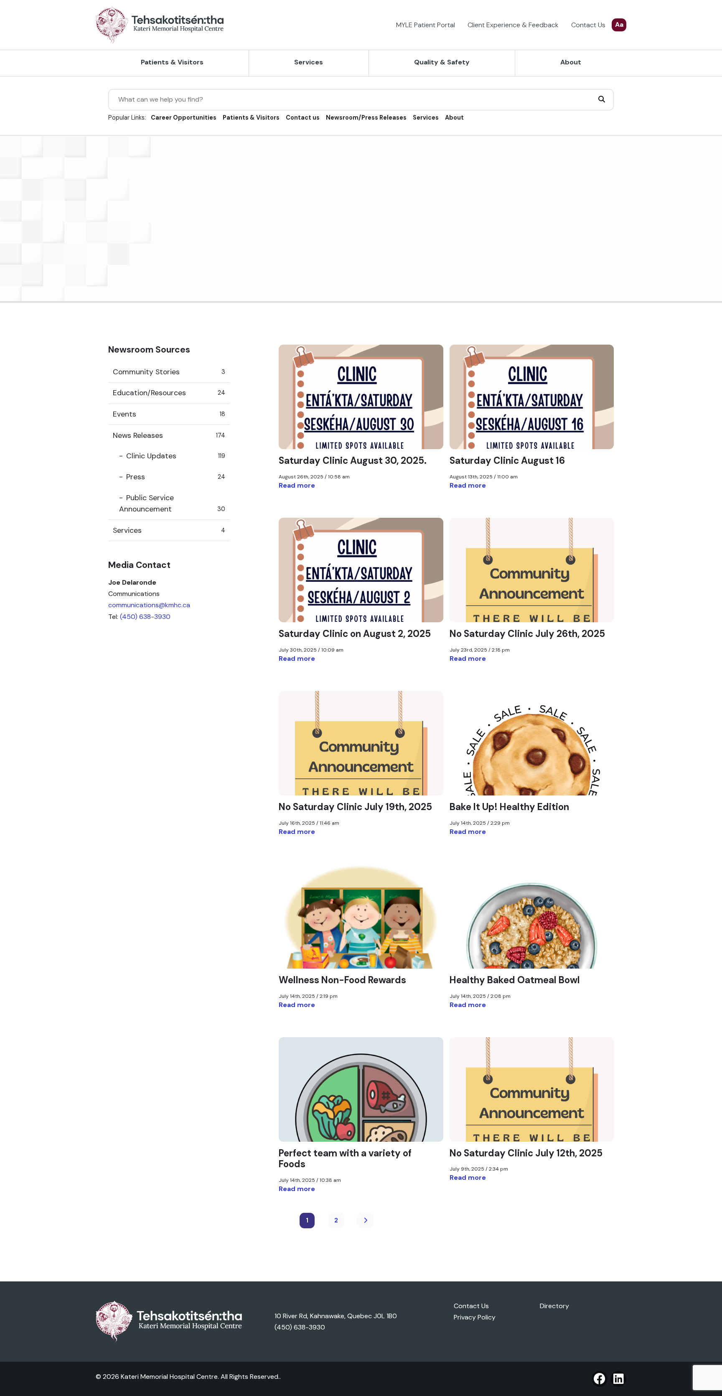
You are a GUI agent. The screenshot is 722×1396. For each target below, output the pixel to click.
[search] (602, 99)
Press (175, 476)
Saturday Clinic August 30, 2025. (353, 461)
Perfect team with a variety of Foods (345, 1159)
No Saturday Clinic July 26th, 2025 (527, 634)
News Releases (169, 435)
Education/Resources (169, 392)
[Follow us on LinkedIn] (618, 1379)
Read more (297, 485)
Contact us (303, 117)
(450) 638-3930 (145, 616)
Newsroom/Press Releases (366, 117)
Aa (619, 24)
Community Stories (169, 371)
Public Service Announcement (172, 503)
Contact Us (588, 24)
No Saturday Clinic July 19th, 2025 (355, 807)
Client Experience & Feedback (513, 24)
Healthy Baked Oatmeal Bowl (515, 980)
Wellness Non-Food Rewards (342, 980)
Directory (554, 1305)
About (570, 62)
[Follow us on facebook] (600, 1379)
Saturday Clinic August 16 (507, 461)
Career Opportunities (183, 117)
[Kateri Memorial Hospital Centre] (160, 24)
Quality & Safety (442, 62)
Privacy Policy (475, 1317)
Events (169, 414)
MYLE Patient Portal (425, 24)
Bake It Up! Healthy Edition (509, 807)
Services (308, 62)
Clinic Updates (175, 455)
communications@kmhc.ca (149, 605)
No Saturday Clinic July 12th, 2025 (526, 1153)
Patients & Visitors (172, 62)
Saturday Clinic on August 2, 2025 (355, 634)
